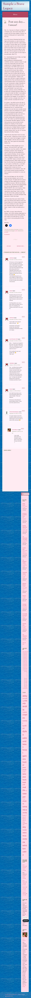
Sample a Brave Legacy (13, 6)
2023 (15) (26, 653)
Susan (11, 290)
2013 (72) (26, 667)
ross (26, 790)
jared (24, 767)
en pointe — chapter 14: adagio (24, 565)
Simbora (24, 595)
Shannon (24, 887)
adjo (24, 703)
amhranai (12, 258)
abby (24, 696)
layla (24, 780)
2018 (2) (25, 660)
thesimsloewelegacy (14, 411)
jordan (24, 771)
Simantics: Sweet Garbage (24, 869)
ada (25, 701)
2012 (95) (26, 668)
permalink (6, 232)
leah (24, 782)
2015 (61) (26, 664)
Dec (5, 21)
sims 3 (24, 815)
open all (23, 651)
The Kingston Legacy (24, 561)
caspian (24, 712)
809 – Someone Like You (24, 518)
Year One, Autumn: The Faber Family (24, 529)
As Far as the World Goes (24, 515)
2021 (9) (25, 655)
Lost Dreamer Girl (14, 339)
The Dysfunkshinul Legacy (24, 538)
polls (23, 784)
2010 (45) (26, 688)
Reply (23, 289)
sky (24, 827)
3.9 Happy (24, 637)
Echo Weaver (15, 429)
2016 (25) (26, 662)
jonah (24, 770)
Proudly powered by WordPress (11, 994)
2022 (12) (26, 654)
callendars (12, 363)
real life (16, 230)
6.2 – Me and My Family (24, 576)
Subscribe (26, 920)
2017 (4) (25, 661)
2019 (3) (25, 658)
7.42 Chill (24, 894)
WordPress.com (9, 996)
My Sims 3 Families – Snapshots (24, 627)
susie (24, 830)
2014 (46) (26, 665)
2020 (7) (25, 657)
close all (27, 651)
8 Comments (7, 234)
